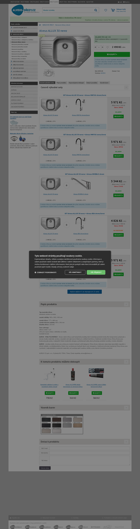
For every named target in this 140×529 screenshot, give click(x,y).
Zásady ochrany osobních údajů (62, 267)
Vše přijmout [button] (96, 272)
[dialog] (70, 264)
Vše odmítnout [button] (75, 272)
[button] (45, 272)
